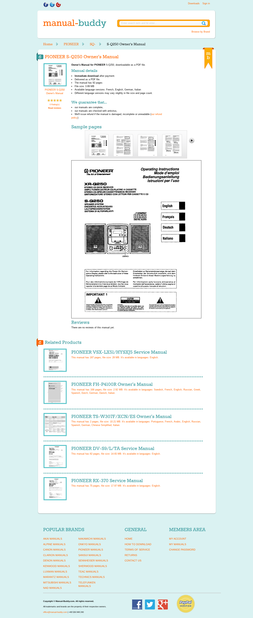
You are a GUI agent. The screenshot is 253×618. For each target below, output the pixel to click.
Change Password (182, 549)
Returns (131, 555)
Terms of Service (137, 549)
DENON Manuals (54, 560)
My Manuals (177, 544)
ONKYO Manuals (89, 544)
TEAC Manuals (88, 571)
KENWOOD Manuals (56, 566)
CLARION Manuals (55, 555)
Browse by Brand (201, 31)
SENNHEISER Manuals (93, 560)
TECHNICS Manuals (91, 576)
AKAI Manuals (52, 538)
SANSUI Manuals (89, 555)
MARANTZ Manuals (56, 576)
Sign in (206, 3)
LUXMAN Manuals (55, 571)
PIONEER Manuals (90, 549)
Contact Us (133, 560)
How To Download (138, 544)
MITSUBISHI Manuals (57, 582)
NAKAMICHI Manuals (92, 538)
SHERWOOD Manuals (92, 566)
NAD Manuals (52, 587)
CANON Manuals (54, 549)
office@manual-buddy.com (55, 612)
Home (48, 44)
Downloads (194, 3)
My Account (177, 538)
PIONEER (71, 44)
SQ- (93, 44)
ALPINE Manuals (54, 544)
